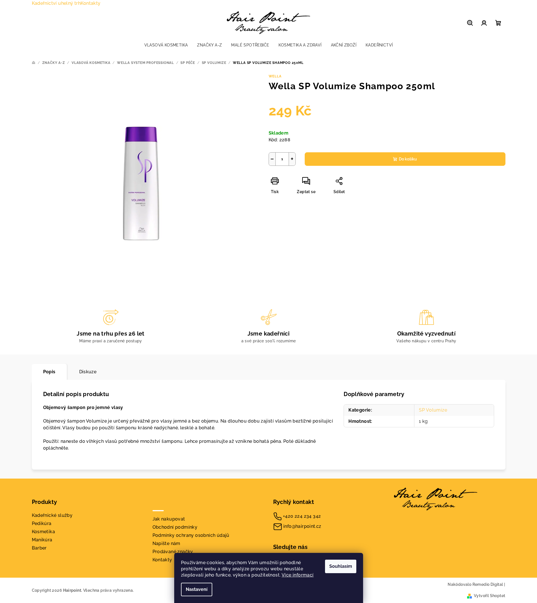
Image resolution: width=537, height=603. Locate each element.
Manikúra (42, 539)
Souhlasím (340, 566)
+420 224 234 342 (302, 516)
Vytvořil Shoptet (489, 595)
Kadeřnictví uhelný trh (56, 3)
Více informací (298, 575)
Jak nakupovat (169, 519)
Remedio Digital (487, 584)
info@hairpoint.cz (302, 526)
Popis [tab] (49, 371)
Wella (275, 76)
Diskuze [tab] (88, 371)
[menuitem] (166, 45)
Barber (39, 548)
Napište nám (166, 543)
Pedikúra (42, 523)
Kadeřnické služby (52, 515)
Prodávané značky (173, 551)
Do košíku (408, 159)
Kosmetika (43, 531)
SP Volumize (433, 410)
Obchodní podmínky (175, 527)
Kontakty (90, 3)
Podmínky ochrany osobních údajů (191, 535)
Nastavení (196, 589)
